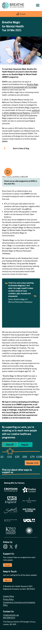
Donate (23, 14)
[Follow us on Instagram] (6, 546)
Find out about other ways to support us (17, 470)
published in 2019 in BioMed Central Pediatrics (21, 111)
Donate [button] (7, 565)
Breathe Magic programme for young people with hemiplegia (20, 85)
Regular (24, 444)
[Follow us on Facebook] (16, 546)
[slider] (10, 451)
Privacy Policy (8, 599)
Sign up (7, 580)
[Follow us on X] (11, 546)
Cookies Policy (8, 596)
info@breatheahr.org (11, 615)
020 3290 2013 (9, 617)
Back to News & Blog (21, 148)
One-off (9, 444)
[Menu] (37, 5)
